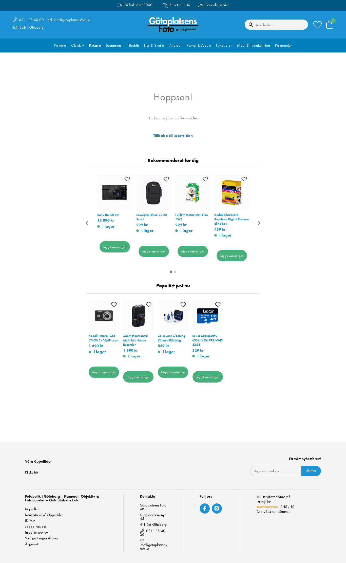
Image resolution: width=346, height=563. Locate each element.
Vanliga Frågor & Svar (41, 538)
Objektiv (77, 45)
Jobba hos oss (35, 527)
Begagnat (113, 45)
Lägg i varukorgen (114, 247)
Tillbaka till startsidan (173, 136)
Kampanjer (283, 45)
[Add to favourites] (127, 179)
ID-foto (30, 521)
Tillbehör (132, 45)
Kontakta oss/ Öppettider (44, 515)
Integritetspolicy (36, 532)
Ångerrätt (32, 544)
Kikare (95, 45)
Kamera (60, 45)
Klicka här (32, 472)
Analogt (175, 45)
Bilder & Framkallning (253, 45)
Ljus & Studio (154, 45)
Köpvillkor (32, 509)
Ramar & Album (198, 45)
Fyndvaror (224, 45)
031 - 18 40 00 (31, 19)
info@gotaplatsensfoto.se (72, 19)
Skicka (311, 470)
